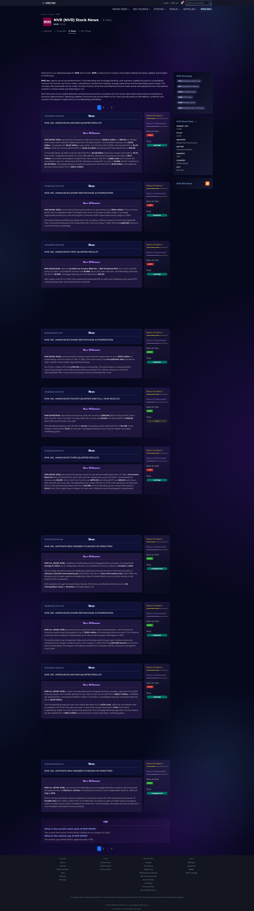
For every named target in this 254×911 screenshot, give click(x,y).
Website (180, 154)
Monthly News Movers (148, 873)
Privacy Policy (105, 869)
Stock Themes (148, 880)
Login (166, 3)
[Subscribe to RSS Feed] (207, 183)
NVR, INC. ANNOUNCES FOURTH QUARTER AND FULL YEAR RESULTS (82, 398)
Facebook (191, 866)
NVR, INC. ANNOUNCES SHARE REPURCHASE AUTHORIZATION (78, 193)
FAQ (63, 873)
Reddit (191, 869)
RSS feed (191, 862)
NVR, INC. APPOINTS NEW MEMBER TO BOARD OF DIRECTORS (78, 546)
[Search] (210, 3)
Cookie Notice (105, 866)
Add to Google (191, 873)
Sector (180, 147)
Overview (48, 31)
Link (178, 156)
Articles (148, 862)
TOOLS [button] (173, 9)
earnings (157, 145)
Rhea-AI (63, 876)
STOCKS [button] (159, 9)
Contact (63, 866)
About (62, 862)
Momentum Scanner (148, 876)
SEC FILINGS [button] (140, 9)
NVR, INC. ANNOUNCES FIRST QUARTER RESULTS (71, 252)
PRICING (206, 9)
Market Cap (182, 126)
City (178, 167)
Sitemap (62, 880)
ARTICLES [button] (189, 9)
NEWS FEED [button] (119, 9)
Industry (181, 140)
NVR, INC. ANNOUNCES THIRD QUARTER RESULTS (71, 457)
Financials (61, 31)
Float (179, 133)
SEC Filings (86, 31)
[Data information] (196, 122)
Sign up (174, 3)
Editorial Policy (63, 869)
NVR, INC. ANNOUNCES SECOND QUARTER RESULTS (73, 123)
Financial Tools (148, 887)
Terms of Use (105, 862)
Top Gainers (148, 866)
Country (180, 160)
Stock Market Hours (148, 890)
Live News (148, 883)
